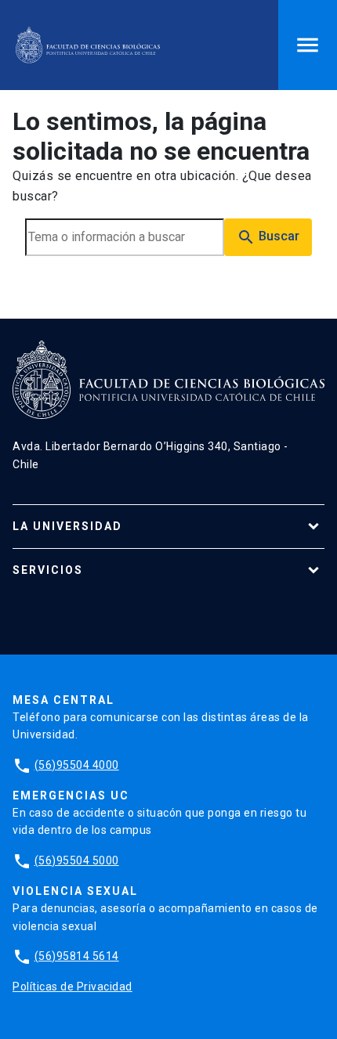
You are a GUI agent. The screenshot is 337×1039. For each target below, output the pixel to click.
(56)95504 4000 (76, 765)
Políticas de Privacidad (72, 986)
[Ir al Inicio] (88, 45)
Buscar (268, 237)
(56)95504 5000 (76, 860)
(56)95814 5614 (76, 956)
